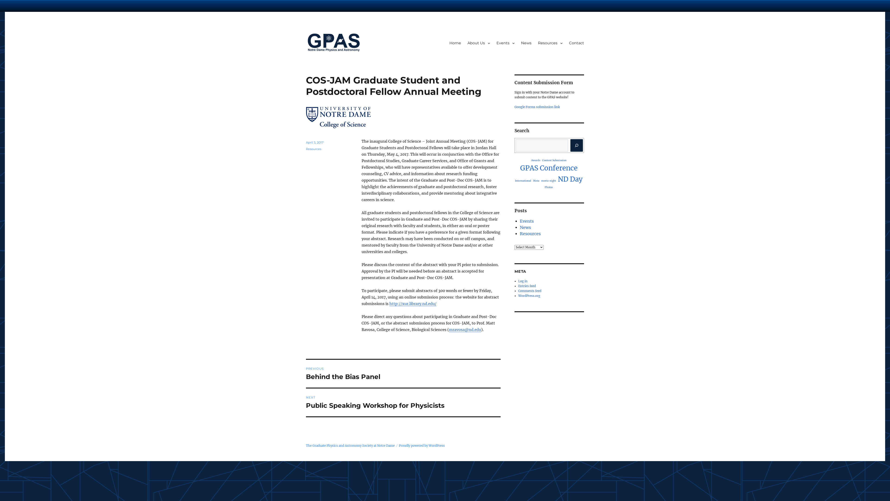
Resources (547, 43)
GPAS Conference (549, 168)
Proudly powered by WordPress (422, 446)
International (523, 180)
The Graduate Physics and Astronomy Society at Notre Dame (350, 446)
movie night (548, 180)
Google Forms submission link (537, 107)
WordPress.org (529, 296)
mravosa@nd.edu (465, 329)
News (526, 43)
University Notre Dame (42, 6)
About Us (476, 43)
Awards (535, 160)
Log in (523, 281)
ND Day (570, 179)
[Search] (576, 145)
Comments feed (529, 291)
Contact (576, 43)
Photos (549, 187)
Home (455, 43)
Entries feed (527, 286)
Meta (536, 180)
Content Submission (554, 160)
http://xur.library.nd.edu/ (412, 303)
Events (502, 43)
